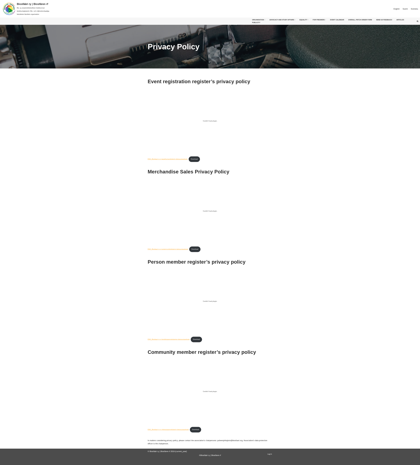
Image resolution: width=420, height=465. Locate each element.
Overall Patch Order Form (360, 20)
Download (194, 159)
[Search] (417, 21)
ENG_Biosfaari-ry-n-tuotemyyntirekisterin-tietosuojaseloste (168, 249)
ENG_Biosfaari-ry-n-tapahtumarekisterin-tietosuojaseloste (168, 159)
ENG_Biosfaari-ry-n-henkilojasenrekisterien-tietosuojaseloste (169, 339)
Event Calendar (337, 20)
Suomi (405, 9)
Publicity (256, 22)
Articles (400, 20)
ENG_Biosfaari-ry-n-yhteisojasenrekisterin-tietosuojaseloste (168, 429)
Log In (270, 454)
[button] (264, 19)
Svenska (414, 9)
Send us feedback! (384, 20)
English (397, 9)
